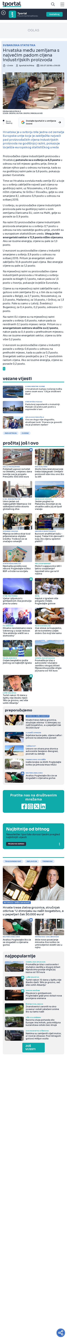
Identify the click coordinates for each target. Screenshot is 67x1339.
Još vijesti (30, 1047)
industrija (11, 433)
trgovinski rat (13, 861)
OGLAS (33, 30)
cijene (25, 433)
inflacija (32, 861)
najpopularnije (20, 956)
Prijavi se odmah (16, 844)
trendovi (47, 861)
